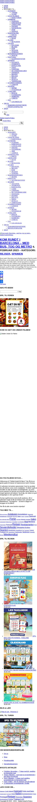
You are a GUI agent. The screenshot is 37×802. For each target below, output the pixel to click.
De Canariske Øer (19, 71)
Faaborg (15, 21)
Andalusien (12, 514)
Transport (26, 530)
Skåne (14, 88)
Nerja (14, 78)
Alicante (15, 62)
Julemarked (3, 521)
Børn (19, 516)
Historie (23, 519)
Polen (34, 794)
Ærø (13, 30)
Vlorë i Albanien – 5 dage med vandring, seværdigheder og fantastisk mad (17, 779)
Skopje (14, 55)
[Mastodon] (18, 275)
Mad (26, 522)
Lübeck (14, 98)
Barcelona (16, 66)
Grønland (12, 36)
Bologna (15, 45)
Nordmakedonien (15, 54)
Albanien (11, 11)
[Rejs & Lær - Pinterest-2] (9, 712)
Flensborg (16, 95)
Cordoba (15, 69)
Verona (1, 535)
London (14, 84)
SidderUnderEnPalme (7, 1)
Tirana (14, 12)
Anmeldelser (22, 514)
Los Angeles (16, 102)
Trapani (31, 530)
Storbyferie (11, 530)
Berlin (14, 93)
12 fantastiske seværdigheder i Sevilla (16, 783)
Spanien (11, 60)
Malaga (14, 76)
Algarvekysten (18, 59)
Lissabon (14, 522)
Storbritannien (15, 83)
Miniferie (32, 522)
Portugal (12, 57)
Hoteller (28, 519)
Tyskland (12, 91)
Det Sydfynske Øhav (4, 519)
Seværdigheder (8, 527)
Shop (6, 108)
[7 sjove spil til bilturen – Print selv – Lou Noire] (14, 746)
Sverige (11, 86)
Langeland (16, 24)
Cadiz (13, 67)
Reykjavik (15, 42)
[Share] (18, 281)
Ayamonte (15, 64)
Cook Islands (13, 16)
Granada (15, 72)
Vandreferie (12, 532)
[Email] (18, 278)
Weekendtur (11, 534)
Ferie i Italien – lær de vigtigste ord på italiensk (19, 781)
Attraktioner (3, 516)
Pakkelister (3, 524)
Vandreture (26, 532)
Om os (6, 103)
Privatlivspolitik (15, 107)
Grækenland (13, 33)
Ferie (13, 518)
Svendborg (16, 28)
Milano (14, 47)
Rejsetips (19, 797)
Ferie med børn (28, 791)
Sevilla (14, 79)
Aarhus (14, 31)
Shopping (20, 527)
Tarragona (16, 81)
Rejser (5, 253)
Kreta (14, 35)
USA (9, 100)
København (16, 23)
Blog (6, 7)
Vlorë (14, 14)
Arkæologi (30, 514)
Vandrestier (18, 532)
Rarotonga (16, 18)
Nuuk (13, 38)
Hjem (6, 6)
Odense (14, 26)
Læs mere (3, 284)
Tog (23, 530)
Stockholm (16, 90)
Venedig (14, 52)
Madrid (14, 74)
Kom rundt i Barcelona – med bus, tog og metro (16, 243)
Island (10, 40)
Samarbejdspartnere (17, 105)
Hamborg (15, 96)
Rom (13, 48)
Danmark (11, 19)
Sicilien (14, 50)
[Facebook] (18, 272)
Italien (11, 43)
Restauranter (27, 524)
